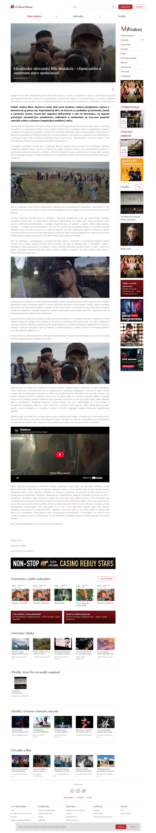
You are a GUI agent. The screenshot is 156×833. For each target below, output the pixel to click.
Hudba (124, 49)
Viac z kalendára (106, 578)
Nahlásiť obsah (71, 817)
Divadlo (124, 40)
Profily (122, 16)
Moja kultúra (34, 16)
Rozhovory (126, 67)
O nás (13, 810)
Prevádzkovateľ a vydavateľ (21, 813)
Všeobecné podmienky (46, 810)
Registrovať (125, 7)
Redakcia (96, 810)
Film (123, 53)
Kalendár (78, 16)
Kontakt (14, 817)
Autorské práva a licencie (102, 817)
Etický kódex (98, 813)
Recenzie (125, 71)
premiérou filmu (78, 501)
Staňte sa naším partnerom (21, 820)
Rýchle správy (127, 35)
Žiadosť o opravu (72, 820)
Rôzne (124, 62)
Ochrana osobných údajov (75, 810)
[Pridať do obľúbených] (113, 89)
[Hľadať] (113, 6)
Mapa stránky (126, 813)
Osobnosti (126, 76)
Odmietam (133, 827)
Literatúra (126, 44)
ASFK (23, 546)
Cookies (69, 813)
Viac (139, 187)
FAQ (122, 810)
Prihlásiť (139, 7)
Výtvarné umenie (128, 58)
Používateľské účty (45, 813)
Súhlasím (120, 827)
